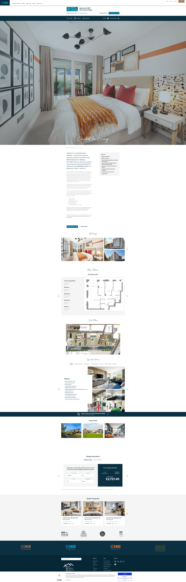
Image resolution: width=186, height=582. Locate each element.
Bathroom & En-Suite (78, 363)
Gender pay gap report (107, 570)
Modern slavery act (107, 566)
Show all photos (120, 259)
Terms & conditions (107, 562)
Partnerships (95, 564)
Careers (171, 1)
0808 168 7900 (103, 13)
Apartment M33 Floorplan (93, 274)
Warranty (114, 363)
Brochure (105, 18)
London (77, 147)
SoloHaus (94, 570)
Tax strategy (106, 568)
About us (94, 562)
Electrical (101, 363)
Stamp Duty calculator (98, 459)
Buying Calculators (113, 18)
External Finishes (108, 363)
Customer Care (39, 3)
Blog (167, 1)
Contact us (175, 1)
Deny (125, 579)
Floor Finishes (86, 363)
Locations (23, 3)
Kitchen (71, 363)
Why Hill (33, 3)
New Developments (71, 147)
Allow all (124, 573)
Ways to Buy (28, 3)
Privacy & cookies (107, 561)
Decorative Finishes (94, 363)
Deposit (88, 473)
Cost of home (73, 473)
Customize (124, 576)
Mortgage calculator (88, 459)
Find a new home (17, 3)
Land (94, 566)
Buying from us (95, 561)
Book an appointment (113, 13)
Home (67, 147)
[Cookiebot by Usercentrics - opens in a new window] (59, 580)
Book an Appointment (71, 226)
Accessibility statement (107, 564)
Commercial (95, 568)
